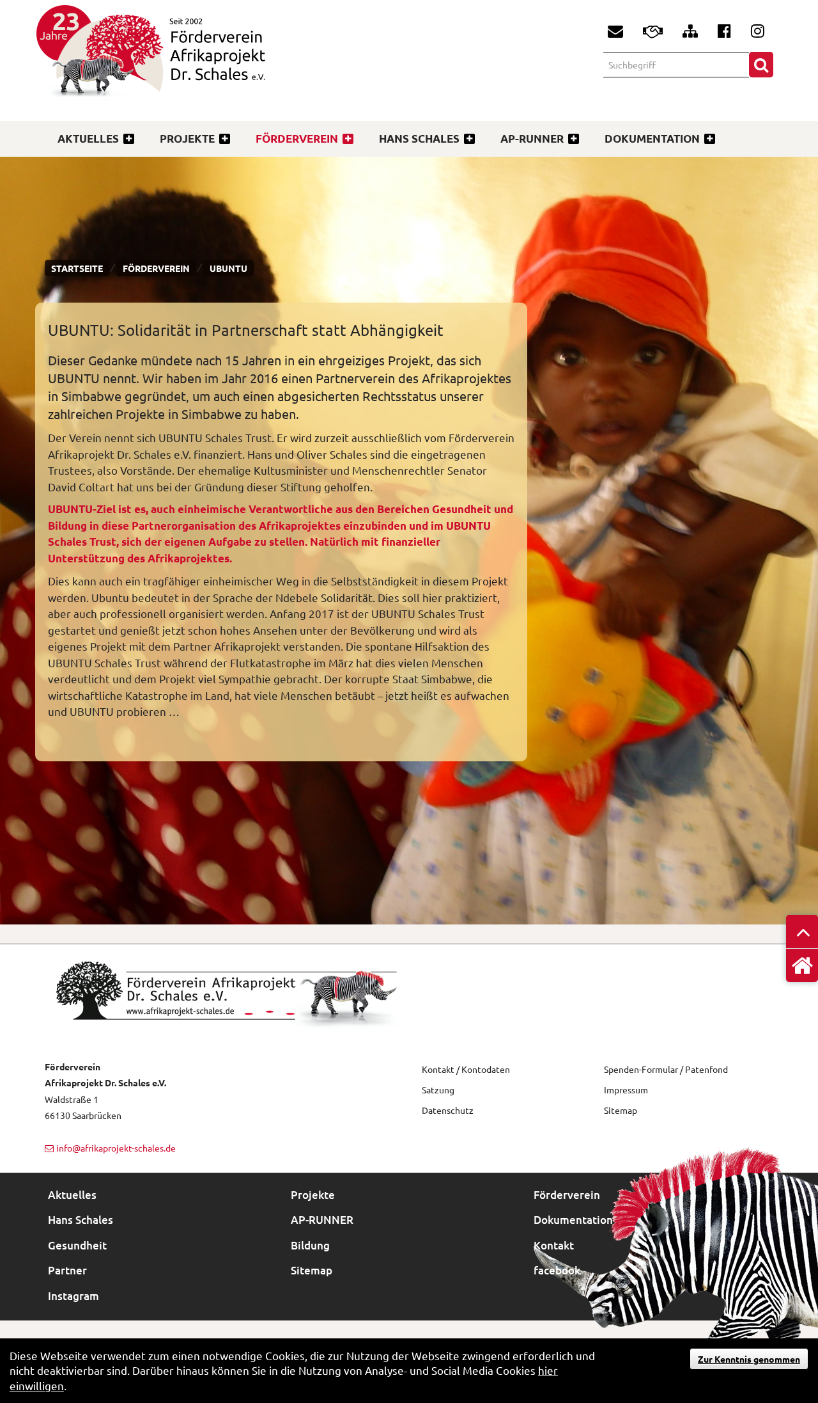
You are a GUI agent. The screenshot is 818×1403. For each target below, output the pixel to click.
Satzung (438, 1089)
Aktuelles (88, 138)
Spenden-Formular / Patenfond (666, 1069)
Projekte (187, 138)
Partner (67, 1270)
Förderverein (297, 138)
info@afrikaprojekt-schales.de (116, 1147)
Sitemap (620, 1110)
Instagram (73, 1295)
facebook (557, 1270)
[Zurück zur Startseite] (222, 62)
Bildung (310, 1245)
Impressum (626, 1089)
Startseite (77, 268)
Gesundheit (77, 1245)
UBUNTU (228, 268)
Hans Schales (419, 138)
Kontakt (554, 1245)
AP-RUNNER (532, 138)
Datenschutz (448, 1110)
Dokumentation (652, 138)
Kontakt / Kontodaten (466, 1069)
